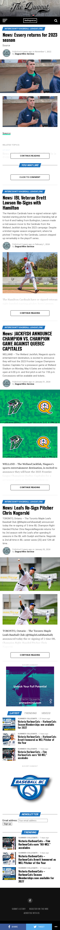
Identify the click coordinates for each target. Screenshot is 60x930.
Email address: (10, 820)
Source (7, 133)
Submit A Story (18, 908)
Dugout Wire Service (24, 54)
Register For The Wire (38, 908)
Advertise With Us (32, 913)
